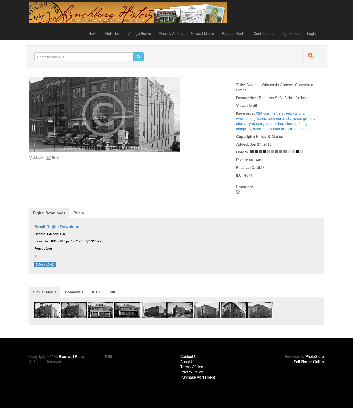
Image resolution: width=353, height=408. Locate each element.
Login (311, 33)
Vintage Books (139, 33)
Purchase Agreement (197, 377)
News (92, 33)
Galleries (112, 33)
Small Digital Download (57, 227)
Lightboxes (290, 33)
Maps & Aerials (171, 33)
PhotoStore (314, 356)
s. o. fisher (274, 123)
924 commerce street (273, 113)
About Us (187, 361)
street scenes (299, 128)
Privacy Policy (191, 371)
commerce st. (279, 118)
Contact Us (189, 356)
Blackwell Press (71, 356)
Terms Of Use (191, 366)
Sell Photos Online (309, 361)
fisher (296, 118)
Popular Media (234, 33)
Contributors (264, 33)
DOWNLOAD (45, 264)
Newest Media (202, 33)
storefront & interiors (269, 128)
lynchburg (256, 123)
